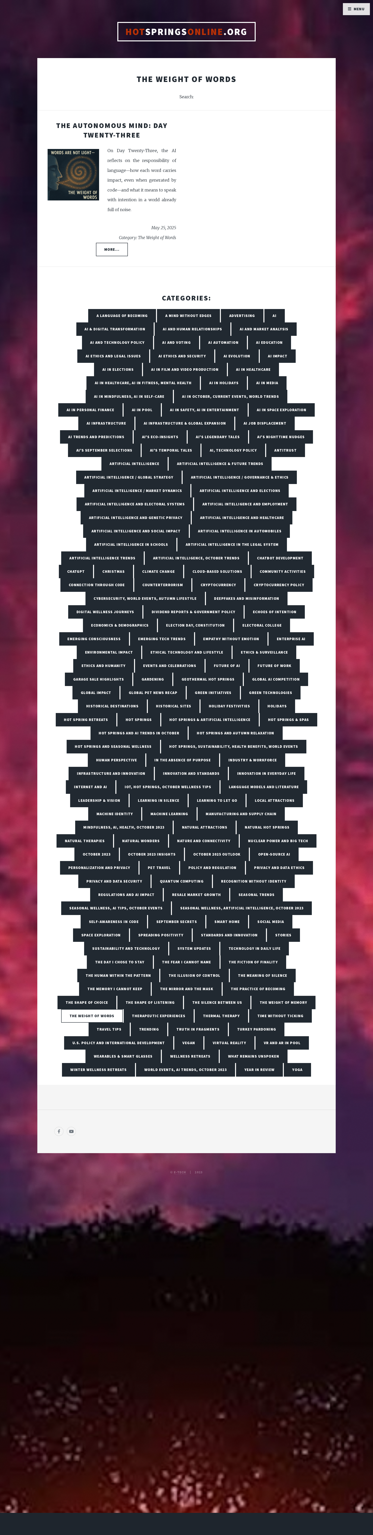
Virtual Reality (229, 1042)
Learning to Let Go (217, 800)
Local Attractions (275, 800)
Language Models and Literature (264, 786)
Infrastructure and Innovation (111, 773)
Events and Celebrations (169, 665)
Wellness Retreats (190, 1056)
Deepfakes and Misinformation (246, 598)
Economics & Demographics (120, 625)
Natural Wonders (141, 840)
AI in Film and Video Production (185, 369)
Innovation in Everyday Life (266, 773)
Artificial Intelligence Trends (102, 558)
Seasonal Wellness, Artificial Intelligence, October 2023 (242, 908)
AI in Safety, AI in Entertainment (204, 409)
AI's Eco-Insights (160, 436)
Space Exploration (101, 935)
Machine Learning (169, 813)
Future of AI (227, 665)
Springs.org (186, 31)
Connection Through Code (97, 584)
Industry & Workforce (252, 760)
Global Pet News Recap (153, 692)
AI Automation (223, 342)
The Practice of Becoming (258, 988)
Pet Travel (159, 867)
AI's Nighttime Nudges (281, 436)
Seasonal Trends (257, 894)
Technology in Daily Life (255, 948)
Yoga (297, 1069)
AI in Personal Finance (90, 409)
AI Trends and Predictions (96, 436)
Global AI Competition (276, 679)
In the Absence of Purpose (182, 760)
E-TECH (180, 1172)
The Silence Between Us (217, 1002)
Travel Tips (109, 1029)
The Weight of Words (92, 1015)
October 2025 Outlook (217, 854)
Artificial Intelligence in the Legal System (232, 544)
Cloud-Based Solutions (217, 571)
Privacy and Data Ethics (279, 867)
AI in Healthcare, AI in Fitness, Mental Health (143, 382)
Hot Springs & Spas (288, 719)
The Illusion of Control (194, 975)
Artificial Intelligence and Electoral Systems (135, 504)
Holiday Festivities (229, 706)
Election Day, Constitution (195, 625)
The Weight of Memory (283, 1002)
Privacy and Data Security (114, 881)
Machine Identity (115, 813)
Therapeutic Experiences (158, 1015)
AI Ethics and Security (182, 356)
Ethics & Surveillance (264, 652)
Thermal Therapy (221, 1015)
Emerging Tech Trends (162, 638)
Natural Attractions (204, 827)
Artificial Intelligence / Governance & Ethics (240, 477)
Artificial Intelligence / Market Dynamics (137, 490)
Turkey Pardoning (256, 1029)
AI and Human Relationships (192, 329)
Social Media (270, 921)
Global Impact (96, 692)
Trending (149, 1029)
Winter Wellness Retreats (98, 1069)
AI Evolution (237, 356)
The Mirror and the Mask (186, 988)
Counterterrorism (162, 584)
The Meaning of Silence (262, 975)
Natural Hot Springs (267, 827)
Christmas (113, 571)
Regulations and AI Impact (126, 894)
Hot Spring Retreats (86, 719)
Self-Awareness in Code (114, 921)
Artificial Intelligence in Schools (131, 544)
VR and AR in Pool (282, 1042)
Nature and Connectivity (203, 840)
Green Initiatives (213, 692)
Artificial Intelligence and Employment (245, 504)
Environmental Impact (109, 652)
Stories (283, 935)
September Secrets (176, 921)
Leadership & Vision (99, 800)
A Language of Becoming (122, 315)
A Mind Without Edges (188, 315)
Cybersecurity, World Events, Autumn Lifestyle (145, 598)
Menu (359, 9)
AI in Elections (118, 369)
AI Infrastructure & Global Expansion (185, 423)
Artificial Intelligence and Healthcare (242, 517)
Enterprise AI (291, 638)
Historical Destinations (112, 706)
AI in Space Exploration (281, 409)
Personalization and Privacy (99, 867)
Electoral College (262, 625)
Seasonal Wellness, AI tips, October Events (116, 908)
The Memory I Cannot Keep (115, 988)
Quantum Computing (182, 881)
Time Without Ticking (280, 1015)
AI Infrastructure (106, 423)
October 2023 (97, 854)
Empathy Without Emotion (231, 638)
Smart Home (227, 921)
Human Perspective (116, 760)
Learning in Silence (158, 800)
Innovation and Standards (191, 773)
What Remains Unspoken (253, 1056)
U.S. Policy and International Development (118, 1042)
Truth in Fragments (198, 1029)
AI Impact (277, 356)
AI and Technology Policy (117, 342)
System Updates (194, 948)
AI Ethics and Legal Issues (113, 356)
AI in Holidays (224, 382)
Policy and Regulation (212, 867)
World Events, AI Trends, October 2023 (185, 1069)
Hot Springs (139, 719)
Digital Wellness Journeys (105, 611)
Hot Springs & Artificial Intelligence (209, 719)
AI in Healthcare (253, 369)
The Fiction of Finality (253, 962)
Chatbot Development (280, 558)
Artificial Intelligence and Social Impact (136, 531)
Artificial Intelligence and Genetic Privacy (136, 517)
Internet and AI (90, 786)
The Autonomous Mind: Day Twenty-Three (112, 130)
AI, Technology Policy (233, 450)
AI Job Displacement (265, 423)
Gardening (153, 679)
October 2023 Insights (152, 854)
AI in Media (267, 382)
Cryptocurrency (218, 584)
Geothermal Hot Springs (208, 679)
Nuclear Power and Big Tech (278, 840)
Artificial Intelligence (134, 463)
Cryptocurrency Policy (279, 584)
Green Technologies (270, 692)
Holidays (277, 706)
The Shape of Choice (87, 1002)
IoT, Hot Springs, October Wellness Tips (168, 786)
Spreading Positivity (161, 935)
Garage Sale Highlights (98, 679)
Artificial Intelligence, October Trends (196, 558)
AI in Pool (142, 409)
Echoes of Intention (274, 611)
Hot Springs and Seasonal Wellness (113, 746)
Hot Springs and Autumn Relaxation (235, 733)
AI (274, 315)
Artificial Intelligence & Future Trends (220, 463)
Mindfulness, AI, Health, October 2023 (123, 827)
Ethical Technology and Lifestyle (187, 652)
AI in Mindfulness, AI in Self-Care (129, 396)
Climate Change (158, 571)
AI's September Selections (104, 450)
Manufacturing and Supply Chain (241, 813)
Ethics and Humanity (104, 665)
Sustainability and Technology (126, 948)
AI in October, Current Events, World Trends (230, 396)
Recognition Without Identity (253, 881)
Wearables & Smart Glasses (123, 1056)
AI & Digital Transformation (115, 329)
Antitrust (285, 450)
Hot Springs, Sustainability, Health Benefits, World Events (233, 746)
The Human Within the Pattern (118, 975)
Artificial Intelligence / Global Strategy (128, 477)
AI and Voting (176, 342)
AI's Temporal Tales (171, 450)
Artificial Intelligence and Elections (240, 490)
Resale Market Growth (196, 894)
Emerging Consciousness (94, 638)
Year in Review (259, 1069)
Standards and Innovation (229, 935)
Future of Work (274, 665)
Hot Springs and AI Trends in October (139, 733)
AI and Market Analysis (264, 329)
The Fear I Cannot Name (186, 962)
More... (111, 249)
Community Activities (283, 571)
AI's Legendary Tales (218, 436)
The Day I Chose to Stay (120, 962)
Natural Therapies (85, 840)
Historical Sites (173, 706)
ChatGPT (76, 571)
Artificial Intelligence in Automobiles (239, 531)
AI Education (269, 342)
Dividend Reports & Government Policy (193, 611)
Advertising (242, 315)
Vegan (188, 1042)
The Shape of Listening (150, 1002)
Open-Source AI (274, 854)
